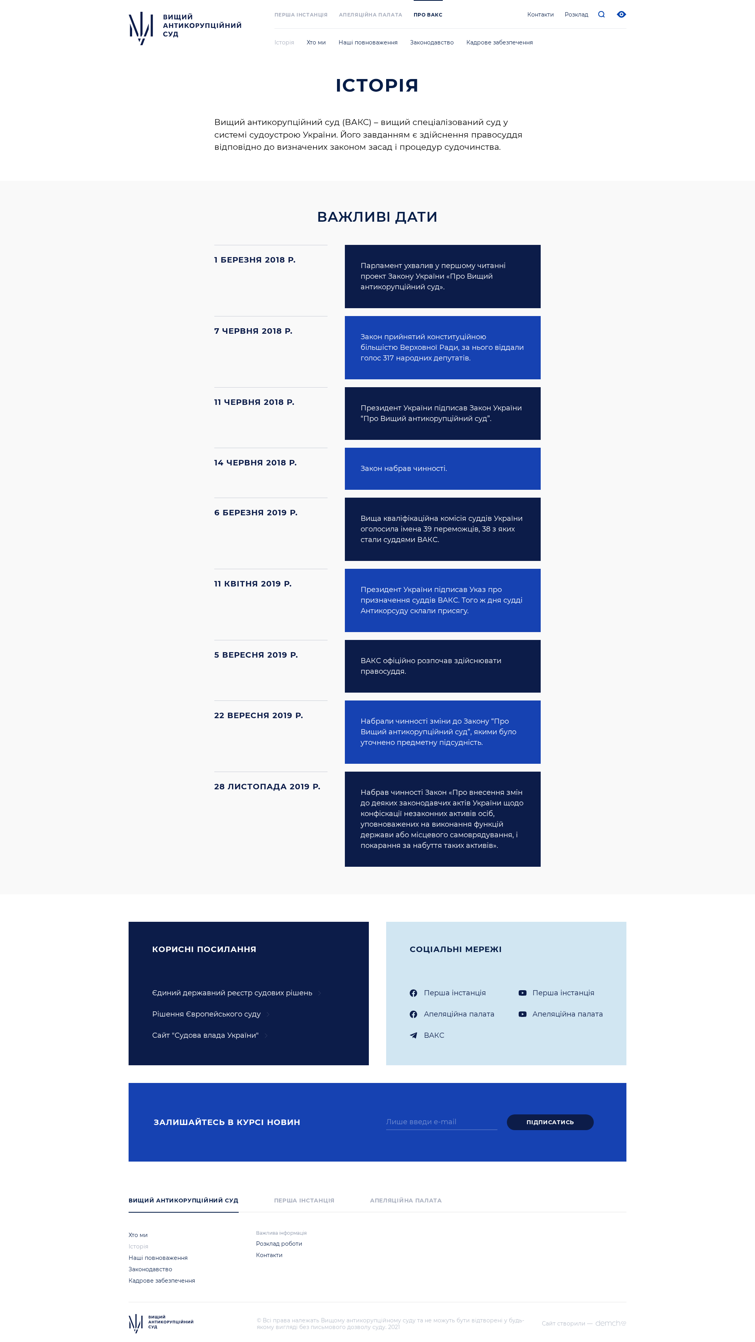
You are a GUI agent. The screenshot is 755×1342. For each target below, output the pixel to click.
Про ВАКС (428, 15)
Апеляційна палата (371, 15)
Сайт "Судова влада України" (205, 1035)
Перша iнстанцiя (301, 15)
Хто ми (316, 42)
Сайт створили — (567, 1323)
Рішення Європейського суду (206, 1014)
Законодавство (432, 42)
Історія (284, 42)
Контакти (540, 14)
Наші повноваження (368, 42)
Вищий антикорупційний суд (184, 1200)
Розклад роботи (279, 1243)
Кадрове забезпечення (499, 42)
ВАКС (434, 1035)
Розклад (576, 14)
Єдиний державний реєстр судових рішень (232, 993)
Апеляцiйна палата (459, 1014)
